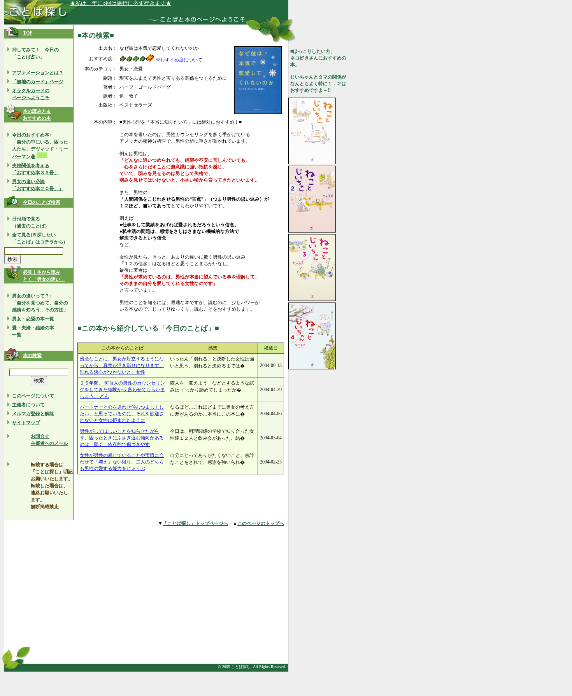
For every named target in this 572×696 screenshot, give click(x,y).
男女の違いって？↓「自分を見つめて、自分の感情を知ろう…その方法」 (40, 303)
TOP (27, 33)
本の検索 (32, 355)
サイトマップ (26, 422)
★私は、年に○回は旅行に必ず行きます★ (120, 3)
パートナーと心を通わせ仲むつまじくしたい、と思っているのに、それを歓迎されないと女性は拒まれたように (122, 413)
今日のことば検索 (41, 202)
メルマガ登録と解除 (33, 413)
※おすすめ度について (179, 60)
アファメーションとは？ (37, 72)
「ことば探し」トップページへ (195, 523)
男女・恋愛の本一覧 (33, 319)
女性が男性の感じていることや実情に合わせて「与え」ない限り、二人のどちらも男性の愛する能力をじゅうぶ (122, 462)
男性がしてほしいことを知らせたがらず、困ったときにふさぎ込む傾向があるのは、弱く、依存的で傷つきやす (122, 437)
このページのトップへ (260, 523)
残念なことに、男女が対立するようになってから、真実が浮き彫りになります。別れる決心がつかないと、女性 (122, 365)
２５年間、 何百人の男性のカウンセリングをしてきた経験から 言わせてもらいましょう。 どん (122, 389)
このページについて (33, 396)
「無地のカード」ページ (37, 81)
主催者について (28, 404)
